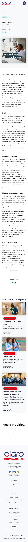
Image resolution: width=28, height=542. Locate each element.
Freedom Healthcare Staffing (13, 500)
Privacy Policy (19, 535)
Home (14, 484)
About (14, 487)
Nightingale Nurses (14, 503)
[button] (3, 32)
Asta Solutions (13, 497)
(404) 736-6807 (14, 519)
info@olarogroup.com (14, 522)
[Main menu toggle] (24, 3)
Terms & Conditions (10, 535)
